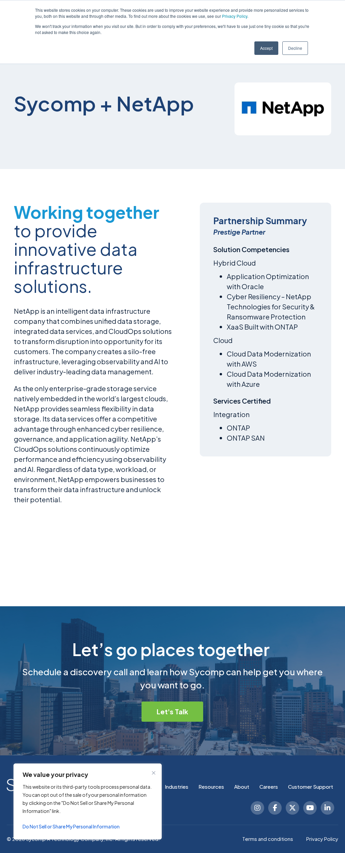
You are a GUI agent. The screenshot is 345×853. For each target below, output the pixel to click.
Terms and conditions (267, 838)
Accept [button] (266, 48)
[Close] (153, 772)
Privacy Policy (234, 16)
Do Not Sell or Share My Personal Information (71, 826)
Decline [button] (295, 48)
